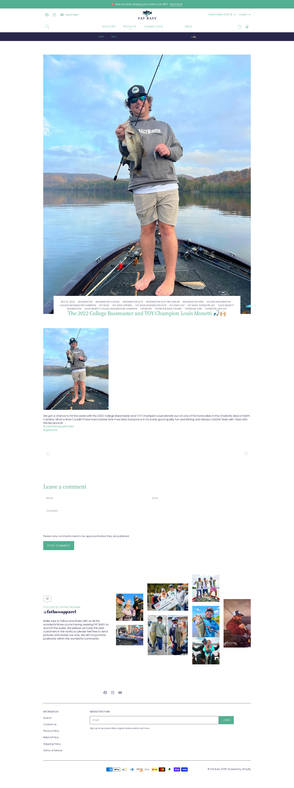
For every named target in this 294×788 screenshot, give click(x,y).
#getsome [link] (50, 430)
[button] (47, 26)
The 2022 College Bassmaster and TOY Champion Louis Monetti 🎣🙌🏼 (160, 36)
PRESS (188, 26)
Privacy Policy (51, 731)
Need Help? (72, 14)
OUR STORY (109, 26)
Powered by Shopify (239, 769)
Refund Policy (51, 737)
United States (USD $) (220, 14)
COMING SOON (153, 26)
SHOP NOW (176, 4)
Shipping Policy (52, 744)
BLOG (173, 26)
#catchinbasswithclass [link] (58, 426)
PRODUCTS (130, 26)
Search (47, 718)
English (243, 14)
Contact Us (49, 724)
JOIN (226, 720)
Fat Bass (215, 769)
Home (101, 36)
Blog (114, 36)
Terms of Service (52, 750)
